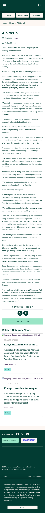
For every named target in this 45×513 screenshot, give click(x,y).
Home (4, 23)
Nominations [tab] (22, 15)
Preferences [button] (8, 500)
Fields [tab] (8, 15)
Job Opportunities (35, 476)
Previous (18, 307)
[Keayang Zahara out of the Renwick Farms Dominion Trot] (22, 335)
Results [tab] (36, 15)
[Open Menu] (5, 6)
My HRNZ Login (10, 440)
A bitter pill (21, 23)
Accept (22, 507)
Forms (4, 476)
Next (28, 307)
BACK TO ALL (23, 321)
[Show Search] (39, 5)
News (11, 23)
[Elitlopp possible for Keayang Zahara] (22, 378)
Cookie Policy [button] (24, 495)
